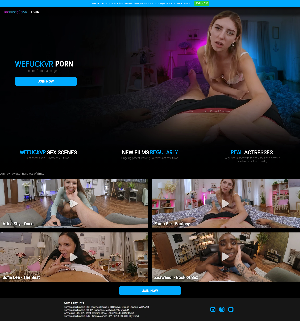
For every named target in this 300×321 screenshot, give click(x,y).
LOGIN (35, 12)
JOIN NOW (202, 3)
